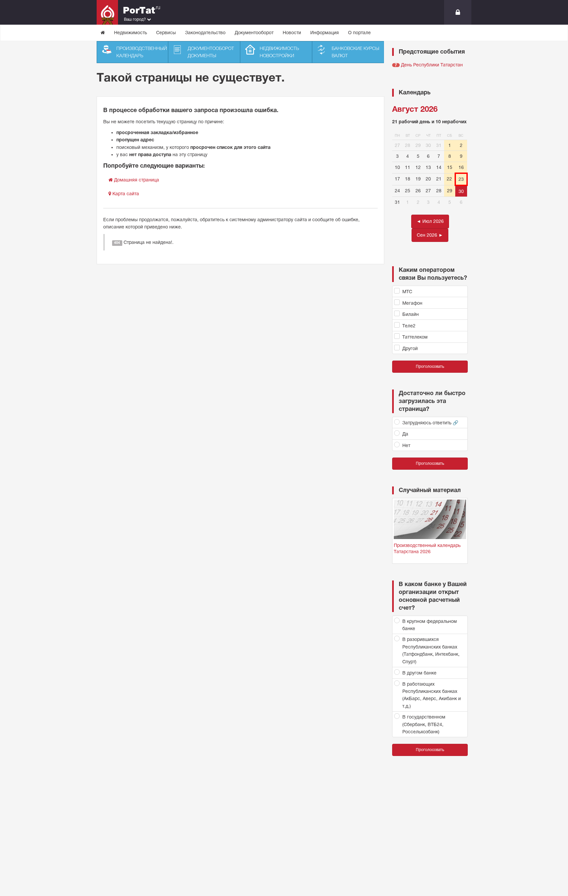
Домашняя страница (136, 179)
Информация (324, 32)
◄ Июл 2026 (430, 221)
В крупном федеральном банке (429, 625)
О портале (359, 32)
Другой (410, 348)
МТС (407, 291)
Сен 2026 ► (430, 235)
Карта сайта (125, 193)
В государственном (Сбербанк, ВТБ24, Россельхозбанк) (423, 724)
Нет (406, 445)
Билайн (410, 314)
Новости (292, 32)
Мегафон (412, 303)
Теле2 (408, 325)
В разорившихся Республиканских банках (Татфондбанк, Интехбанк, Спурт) (431, 650)
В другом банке (419, 672)
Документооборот (254, 32)
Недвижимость (130, 32)
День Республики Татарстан (432, 64)
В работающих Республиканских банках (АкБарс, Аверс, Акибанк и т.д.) (431, 695)
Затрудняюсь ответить (430, 422)
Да (405, 433)
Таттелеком (415, 337)
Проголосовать (430, 366)
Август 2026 (415, 109)
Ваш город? (135, 19)
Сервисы (166, 32)
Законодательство (205, 32)
